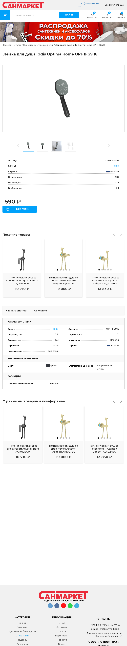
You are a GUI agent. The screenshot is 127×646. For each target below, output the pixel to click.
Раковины (22, 644)
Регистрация (118, 5)
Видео (61, 644)
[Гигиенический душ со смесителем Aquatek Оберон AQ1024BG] (105, 256)
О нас (62, 623)
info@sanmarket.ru (109, 629)
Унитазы (22, 627)
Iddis (116, 165)
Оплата (62, 631)
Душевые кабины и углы (22, 631)
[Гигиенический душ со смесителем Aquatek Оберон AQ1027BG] (63, 256)
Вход (107, 5)
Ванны (22, 623)
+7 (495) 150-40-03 (110, 624)
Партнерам (61, 635)
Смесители (22, 635)
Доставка (61, 627)
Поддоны (22, 639)
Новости (62, 639)
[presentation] (18, 145)
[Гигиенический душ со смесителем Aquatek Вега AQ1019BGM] (22, 256)
